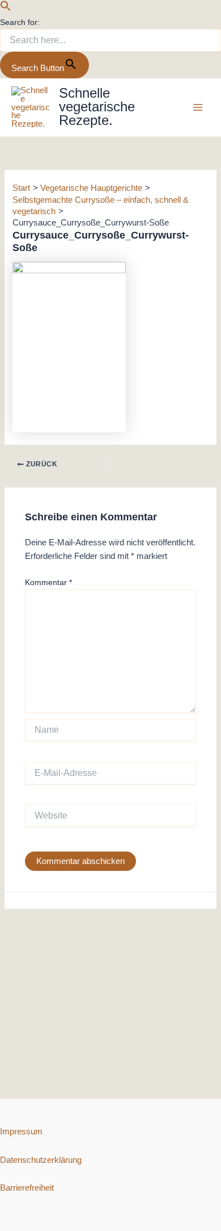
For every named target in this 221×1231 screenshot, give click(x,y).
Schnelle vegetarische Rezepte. (97, 106)
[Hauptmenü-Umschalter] (198, 107)
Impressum (21, 1131)
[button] (5, 8)
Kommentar (48, 582)
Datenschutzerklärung (41, 1160)
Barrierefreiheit (27, 1187)
